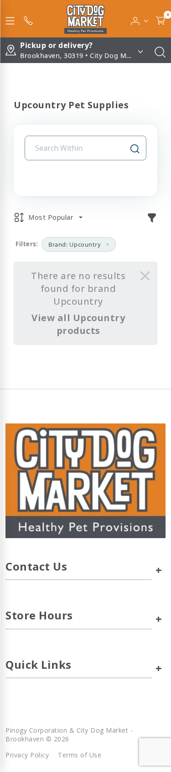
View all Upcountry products (78, 324)
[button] (140, 19)
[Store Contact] (28, 18)
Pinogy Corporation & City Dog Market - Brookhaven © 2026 (69, 734)
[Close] (145, 276)
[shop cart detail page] (160, 19)
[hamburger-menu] (10, 18)
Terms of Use (79, 755)
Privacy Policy (27, 755)
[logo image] (85, 18)
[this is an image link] (85, 480)
